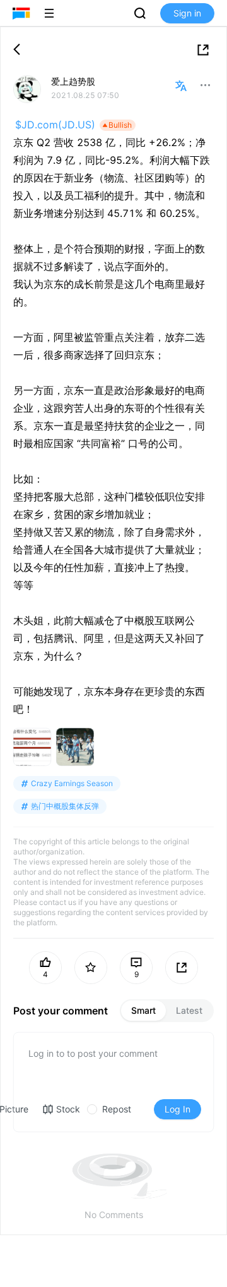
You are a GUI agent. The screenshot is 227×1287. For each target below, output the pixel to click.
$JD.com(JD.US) (55, 124)
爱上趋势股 (73, 81)
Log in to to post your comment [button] (93, 1053)
